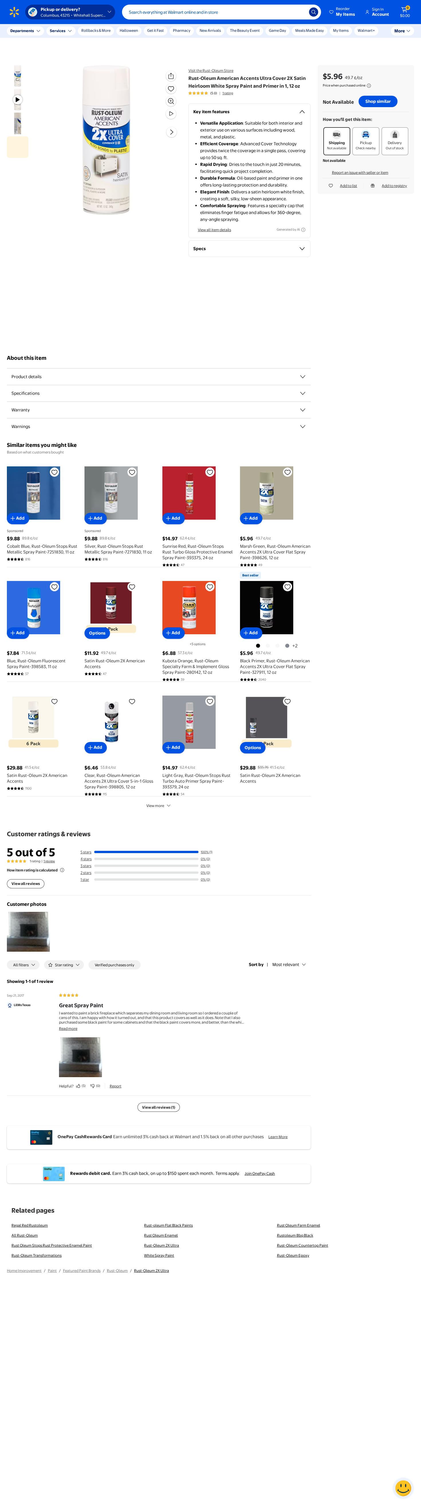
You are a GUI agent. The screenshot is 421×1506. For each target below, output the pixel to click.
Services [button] (57, 30)
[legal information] (369, 85)
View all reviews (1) (158, 1107)
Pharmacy (181, 30)
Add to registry (394, 185)
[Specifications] (302, 393)
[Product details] (302, 376)
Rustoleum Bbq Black (295, 1235)
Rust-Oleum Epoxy (293, 1255)
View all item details (214, 229)
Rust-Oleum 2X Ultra (161, 1245)
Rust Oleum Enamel (161, 1235)
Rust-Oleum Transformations (36, 1255)
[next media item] (171, 132)
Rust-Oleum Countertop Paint (302, 1245)
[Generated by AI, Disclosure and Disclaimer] (303, 229)
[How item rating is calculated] (62, 870)
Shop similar (378, 101)
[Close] (106, 31)
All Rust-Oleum (24, 1235)
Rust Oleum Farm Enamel (298, 1225)
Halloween (129, 30)
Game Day (277, 30)
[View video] (171, 114)
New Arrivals (210, 30)
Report (115, 1086)
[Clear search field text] (300, 12)
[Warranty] (302, 410)
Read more (68, 1028)
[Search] (313, 12)
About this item (26, 358)
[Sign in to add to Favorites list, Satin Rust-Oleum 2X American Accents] (132, 586)
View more (155, 805)
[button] (342, 12)
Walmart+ (366, 30)
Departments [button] (22, 30)
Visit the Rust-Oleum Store (210, 70)
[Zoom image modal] (171, 101)
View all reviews (25, 883)
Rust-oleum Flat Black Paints (168, 1225)
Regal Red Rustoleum (29, 1225)
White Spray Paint (159, 1255)
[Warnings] (302, 426)
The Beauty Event (245, 30)
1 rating (228, 93)
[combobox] (221, 12)
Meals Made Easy (309, 30)
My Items (341, 30)
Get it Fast (155, 30)
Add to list (348, 185)
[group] (210, 93)
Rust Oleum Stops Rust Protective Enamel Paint (51, 1245)
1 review (49, 861)
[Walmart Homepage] (14, 12)
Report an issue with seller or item (360, 172)
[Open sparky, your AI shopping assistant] (403, 1488)
